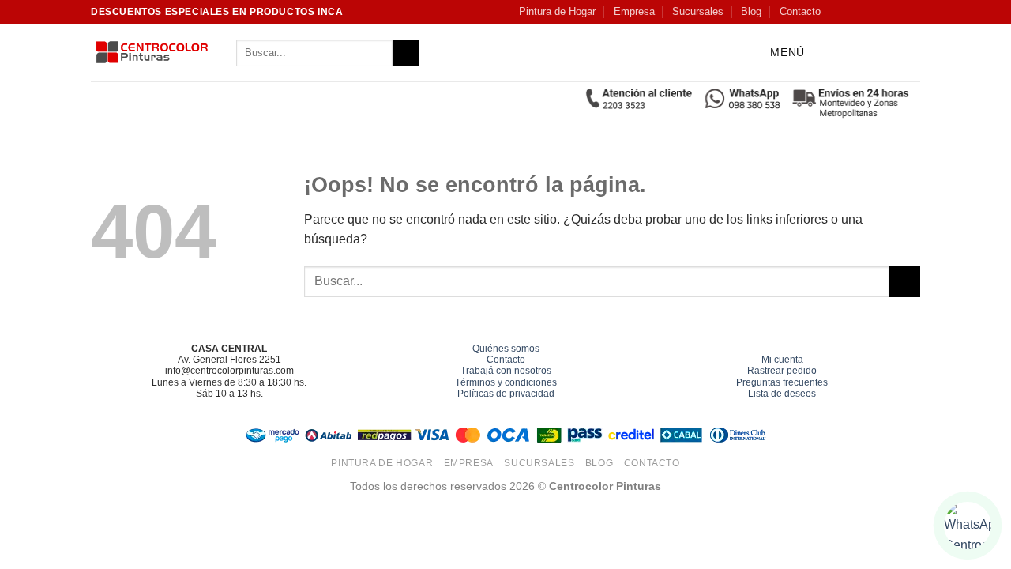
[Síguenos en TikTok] (867, 11)
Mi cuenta (782, 359)
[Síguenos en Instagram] (852, 11)
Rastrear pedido (782, 370)
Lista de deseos (782, 393)
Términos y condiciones (506, 382)
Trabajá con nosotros (505, 370)
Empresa (634, 11)
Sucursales (697, 11)
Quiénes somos (505, 348)
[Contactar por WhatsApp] (967, 525)
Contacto (800, 11)
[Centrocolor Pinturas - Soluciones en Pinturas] (151, 53)
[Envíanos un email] (897, 11)
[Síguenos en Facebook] (836, 11)
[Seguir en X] (882, 11)
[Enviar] (406, 53)
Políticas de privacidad (505, 393)
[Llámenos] (912, 11)
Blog (751, 11)
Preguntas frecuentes (782, 382)
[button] (775, 53)
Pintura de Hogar (557, 11)
